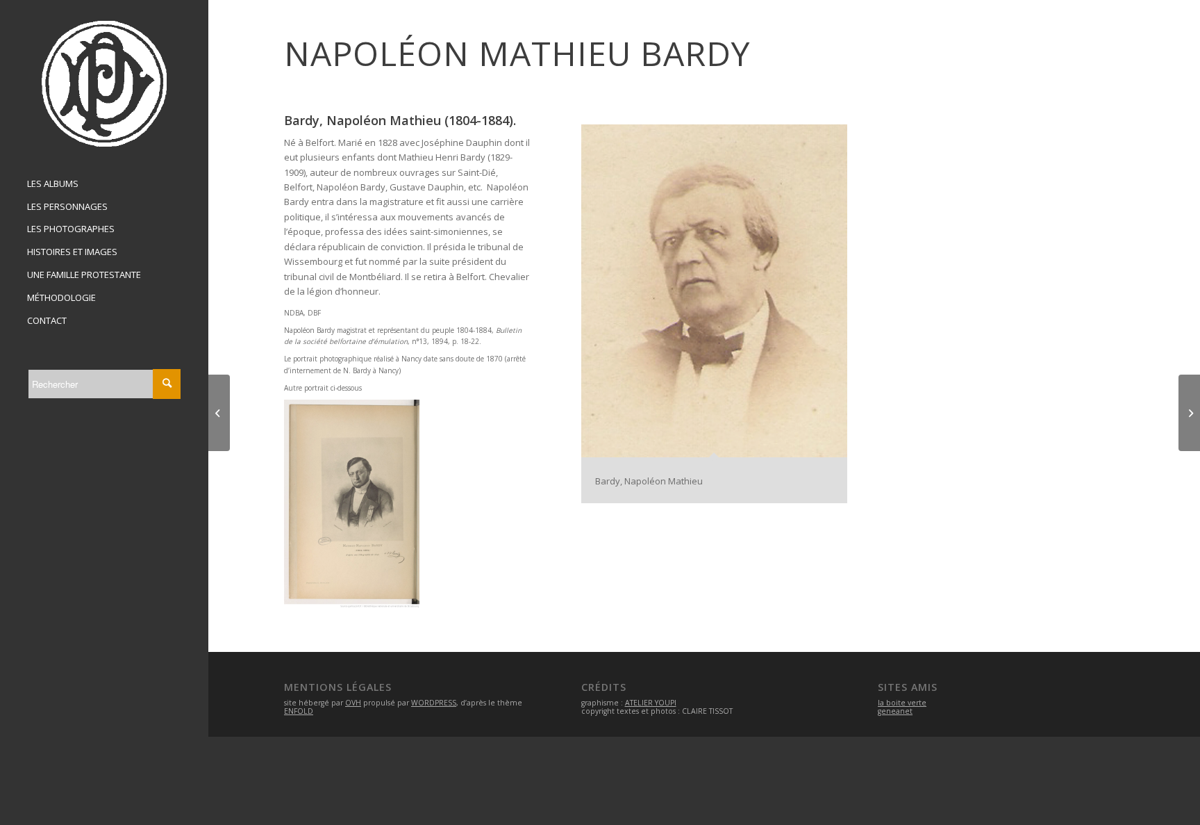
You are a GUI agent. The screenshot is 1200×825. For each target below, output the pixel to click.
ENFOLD (298, 711)
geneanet (895, 711)
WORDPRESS (433, 703)
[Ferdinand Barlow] (1189, 413)
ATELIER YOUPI (650, 703)
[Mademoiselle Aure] (219, 413)
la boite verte (902, 703)
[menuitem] (104, 184)
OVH (353, 703)
